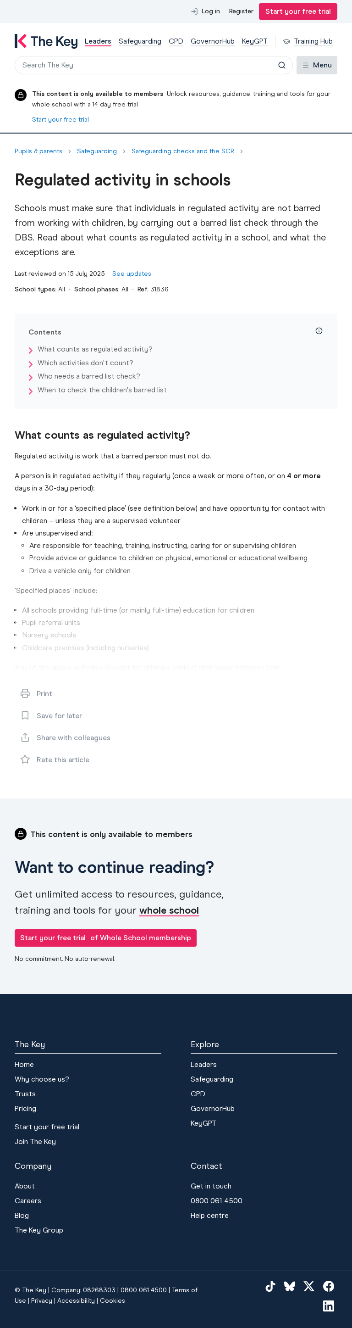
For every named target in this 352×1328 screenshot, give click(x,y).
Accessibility (76, 1301)
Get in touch (211, 1186)
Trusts (25, 1093)
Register (241, 11)
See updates (131, 274)
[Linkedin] (329, 1306)
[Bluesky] (290, 1285)
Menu (322, 65)
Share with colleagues (73, 737)
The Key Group (39, 1230)
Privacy (41, 1301)
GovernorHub (213, 1108)
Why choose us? (42, 1079)
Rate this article (63, 759)
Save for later (59, 715)
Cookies (112, 1301)
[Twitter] (309, 1285)
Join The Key (35, 1141)
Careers (28, 1200)
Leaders (204, 1064)
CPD (198, 1093)
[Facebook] (329, 1285)
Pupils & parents (38, 151)
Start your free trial (298, 11)
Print (44, 693)
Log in (211, 11)
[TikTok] (270, 1285)
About (25, 1186)
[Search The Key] (281, 65)
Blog (22, 1215)
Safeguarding (97, 151)
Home (24, 1064)
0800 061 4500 (216, 1200)
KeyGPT (203, 1123)
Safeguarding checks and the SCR (183, 151)
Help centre (210, 1215)
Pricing (25, 1108)
